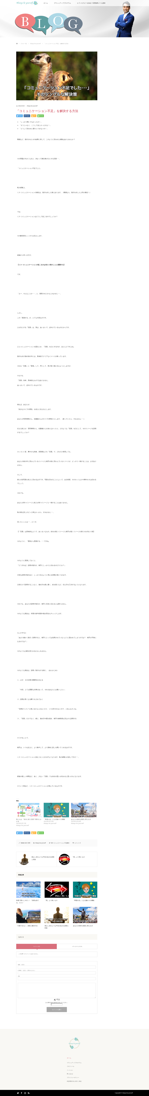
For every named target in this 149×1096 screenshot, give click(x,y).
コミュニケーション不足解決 (61, 843)
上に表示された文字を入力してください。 (56, 1002)
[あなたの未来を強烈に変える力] (83, 810)
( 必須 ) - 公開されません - (27, 970)
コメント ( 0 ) (36, 946)
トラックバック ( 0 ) (77, 946)
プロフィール (70, 1066)
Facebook (21, 1092)
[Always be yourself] (74, 1047)
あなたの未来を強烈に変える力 (81, 819)
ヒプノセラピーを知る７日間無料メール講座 (91, 3)
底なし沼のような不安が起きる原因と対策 (57, 927)
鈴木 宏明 (27, 843)
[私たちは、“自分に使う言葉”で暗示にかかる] (29, 810)
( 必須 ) (21, 964)
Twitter (17, 1092)
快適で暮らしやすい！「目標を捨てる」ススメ (27, 901)
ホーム (46, 3)
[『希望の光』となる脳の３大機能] (56, 810)
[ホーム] (17, 41)
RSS (28, 1092)
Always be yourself (32, 106)
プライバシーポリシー (73, 1077)
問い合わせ (70, 1074)
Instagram (24, 1092)
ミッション (70, 1070)
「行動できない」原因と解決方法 (27, 926)
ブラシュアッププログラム (62, 3)
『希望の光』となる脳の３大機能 (54, 819)
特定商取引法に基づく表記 (74, 1081)
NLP (52, 843)
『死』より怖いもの (51, 900)
